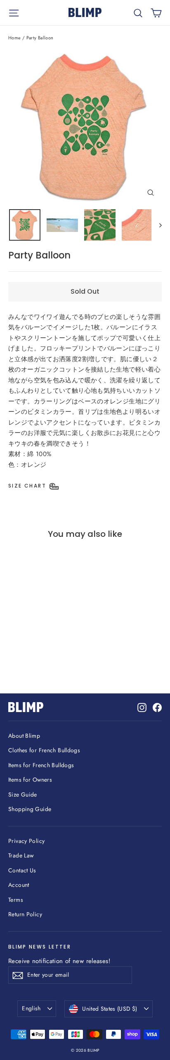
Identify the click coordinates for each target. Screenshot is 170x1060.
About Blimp (24, 736)
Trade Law (20, 855)
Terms (15, 900)
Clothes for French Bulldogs (44, 750)
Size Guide (22, 794)
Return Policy (25, 914)
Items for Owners (30, 779)
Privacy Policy (26, 841)
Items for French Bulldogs (41, 765)
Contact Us (22, 870)
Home (14, 37)
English (31, 1008)
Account (18, 885)
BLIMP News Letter (39, 947)
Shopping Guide (29, 809)
